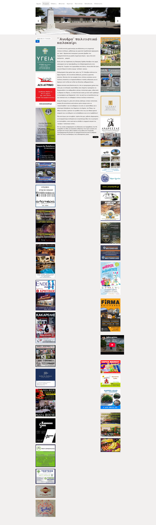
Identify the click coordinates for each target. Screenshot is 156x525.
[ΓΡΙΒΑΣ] (45, 508)
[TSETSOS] (45, 476)
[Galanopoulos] (110, 445)
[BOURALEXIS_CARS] (45, 172)
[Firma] (110, 315)
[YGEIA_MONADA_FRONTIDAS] (45, 58)
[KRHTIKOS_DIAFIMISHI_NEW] (45, 295)
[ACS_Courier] (45, 89)
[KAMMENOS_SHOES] (45, 430)
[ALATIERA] (45, 196)
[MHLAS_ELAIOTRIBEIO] (110, 51)
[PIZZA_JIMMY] (45, 402)
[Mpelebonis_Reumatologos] (45, 152)
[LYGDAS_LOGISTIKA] (45, 378)
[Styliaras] (45, 455)
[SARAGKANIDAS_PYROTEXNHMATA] (45, 225)
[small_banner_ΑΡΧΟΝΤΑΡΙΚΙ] (110, 187)
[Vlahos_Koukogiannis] (45, 356)
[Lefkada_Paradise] (45, 261)
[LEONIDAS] (45, 491)
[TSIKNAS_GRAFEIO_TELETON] (110, 105)
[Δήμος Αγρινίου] (110, 178)
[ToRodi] (110, 381)
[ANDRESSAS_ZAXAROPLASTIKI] (110, 132)
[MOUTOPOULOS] (110, 253)
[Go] (37, 41)
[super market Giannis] (110, 366)
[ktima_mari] (110, 160)
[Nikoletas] (45, 125)
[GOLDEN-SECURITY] (110, 233)
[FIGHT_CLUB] (45, 327)
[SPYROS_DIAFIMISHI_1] (110, 424)
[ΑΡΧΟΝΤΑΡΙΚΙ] (110, 206)
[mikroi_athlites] (110, 278)
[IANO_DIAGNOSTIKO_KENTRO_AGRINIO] (110, 80)
